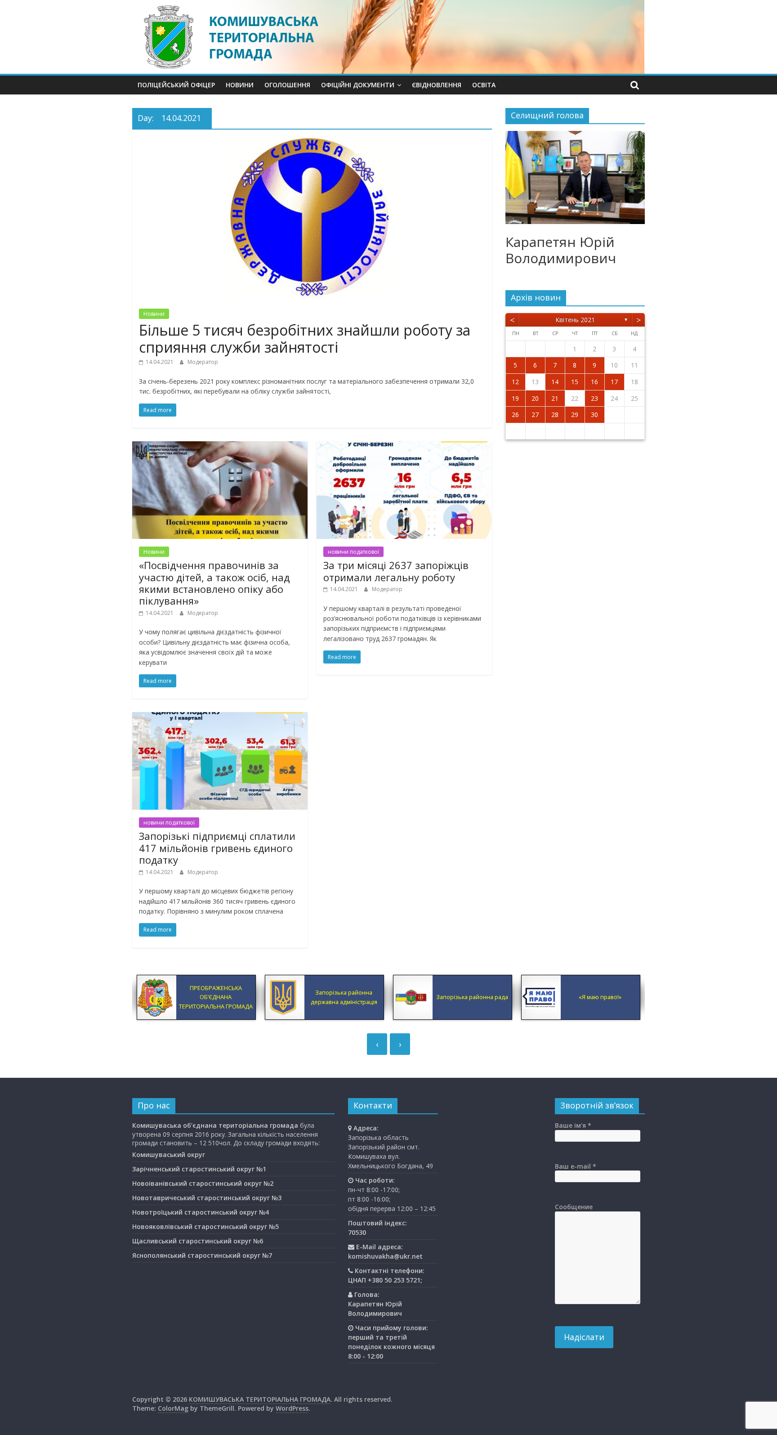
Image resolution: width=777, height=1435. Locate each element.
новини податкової (353, 552)
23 (594, 398)
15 (574, 381)
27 (535, 414)
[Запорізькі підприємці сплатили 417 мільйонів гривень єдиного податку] (220, 717)
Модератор (203, 362)
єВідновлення (436, 85)
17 (614, 381)
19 (515, 398)
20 (535, 398)
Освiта (484, 85)
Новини (240, 85)
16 (594, 381)
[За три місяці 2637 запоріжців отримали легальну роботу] (404, 447)
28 (554, 414)
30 (594, 414)
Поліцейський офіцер (176, 85)
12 (515, 381)
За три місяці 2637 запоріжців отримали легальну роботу (396, 570)
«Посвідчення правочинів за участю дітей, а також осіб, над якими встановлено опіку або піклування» (214, 582)
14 (554, 381)
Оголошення (287, 85)
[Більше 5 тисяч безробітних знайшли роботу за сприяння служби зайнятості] (312, 142)
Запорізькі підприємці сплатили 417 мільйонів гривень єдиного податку (217, 847)
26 (515, 414)
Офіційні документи (357, 85)
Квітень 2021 (575, 319)
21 (554, 398)
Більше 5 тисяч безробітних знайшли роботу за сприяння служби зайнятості (304, 338)
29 (574, 414)
